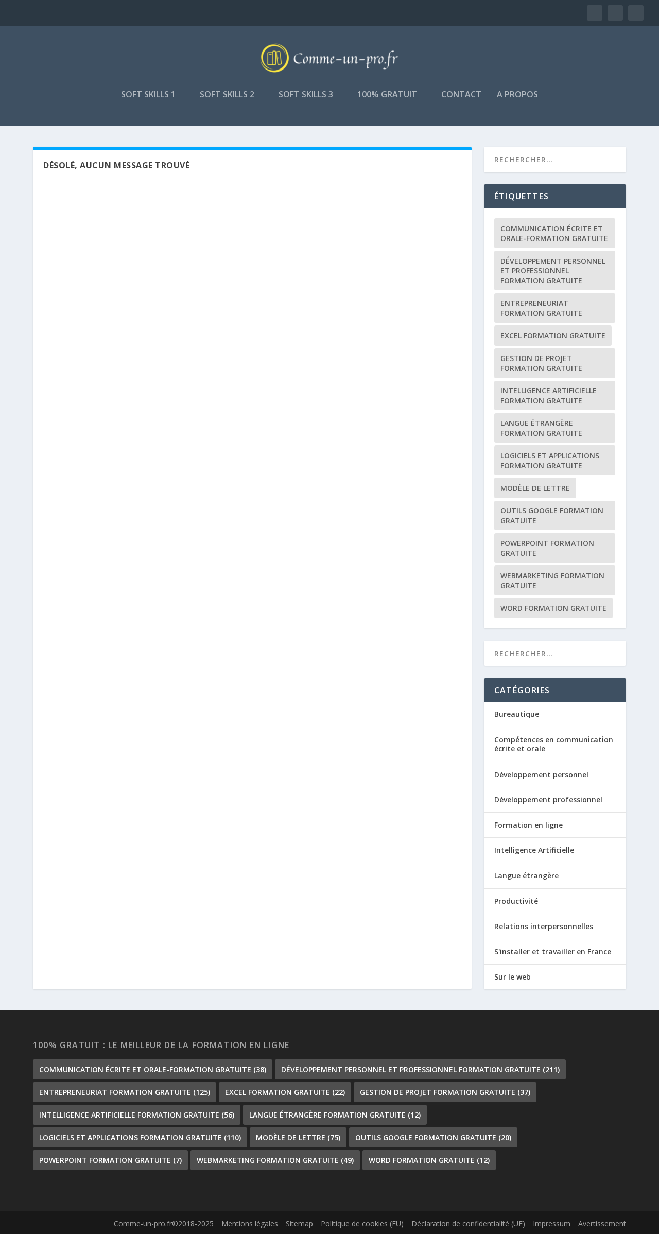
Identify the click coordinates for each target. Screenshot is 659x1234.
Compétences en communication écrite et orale (553, 743)
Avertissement (602, 1223)
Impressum (551, 1223)
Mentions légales (249, 1223)
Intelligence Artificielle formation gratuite (548, 395)
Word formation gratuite (553, 608)
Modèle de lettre (535, 488)
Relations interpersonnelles (543, 926)
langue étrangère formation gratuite (541, 428)
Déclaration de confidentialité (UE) (468, 1223)
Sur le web (512, 977)
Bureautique (516, 714)
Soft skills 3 (306, 95)
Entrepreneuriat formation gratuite (541, 308)
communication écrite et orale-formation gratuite (554, 233)
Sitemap (299, 1223)
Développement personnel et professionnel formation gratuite (552, 270)
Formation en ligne (528, 825)
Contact (461, 95)
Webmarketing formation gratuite (552, 580)
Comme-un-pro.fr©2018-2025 (164, 1223)
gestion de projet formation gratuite (541, 363)
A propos (517, 95)
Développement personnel (541, 774)
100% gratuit (387, 95)
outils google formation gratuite (551, 515)
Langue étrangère (526, 875)
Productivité (516, 901)
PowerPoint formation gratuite (547, 548)
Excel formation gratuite (552, 335)
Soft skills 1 (148, 95)
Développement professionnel (548, 799)
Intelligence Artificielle (534, 850)
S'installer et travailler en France (552, 951)
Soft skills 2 (227, 95)
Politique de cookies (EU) (362, 1223)
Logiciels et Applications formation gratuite (549, 460)
